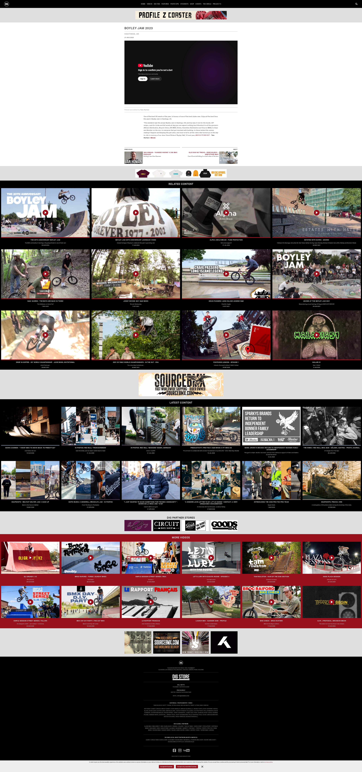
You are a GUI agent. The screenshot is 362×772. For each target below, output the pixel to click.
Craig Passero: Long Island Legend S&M (226, 301)
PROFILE (198, 728)
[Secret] (195, 525)
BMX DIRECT (156, 726)
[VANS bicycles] (137, 525)
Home (143, 4)
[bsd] (181, 384)
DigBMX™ (192, 668)
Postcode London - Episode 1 (226, 362)
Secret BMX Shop (210, 739)
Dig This (157, 4)
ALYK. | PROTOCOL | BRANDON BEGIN (331, 621)
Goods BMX (179, 739)
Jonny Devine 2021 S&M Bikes (135, 301)
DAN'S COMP (198, 726)
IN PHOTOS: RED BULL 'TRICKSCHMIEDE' (90, 448)
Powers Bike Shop (197, 739)
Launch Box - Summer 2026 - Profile (211, 621)
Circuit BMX (155, 739)
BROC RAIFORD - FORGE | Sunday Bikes (90, 576)
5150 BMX (171, 739)
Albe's (148, 739)
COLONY (180, 726)
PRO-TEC (210, 728)
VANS (197, 730)
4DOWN (211, 730)
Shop (192, 4)
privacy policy (269, 762)
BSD (162, 726)
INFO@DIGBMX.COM (183, 695)
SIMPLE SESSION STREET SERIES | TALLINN (30, 621)
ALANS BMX (147, 726)
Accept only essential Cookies (186, 766)
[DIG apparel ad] (181, 173)
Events (198, 4)
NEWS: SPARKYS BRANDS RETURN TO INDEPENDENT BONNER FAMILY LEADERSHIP (271, 449)
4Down (153, 138)
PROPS (204, 728)
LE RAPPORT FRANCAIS (151, 621)
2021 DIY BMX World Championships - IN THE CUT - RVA (136, 362)
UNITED (192, 730)
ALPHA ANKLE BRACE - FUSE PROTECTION (226, 240)
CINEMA (175, 726)
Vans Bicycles (189, 741)
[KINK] (137, 642)
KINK (158, 728)
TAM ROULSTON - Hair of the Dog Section (271, 576)
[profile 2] (224, 642)
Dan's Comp (163, 739)
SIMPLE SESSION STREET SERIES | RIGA (150, 576)
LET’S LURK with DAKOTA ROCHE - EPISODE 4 (211, 576)
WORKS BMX (204, 730)
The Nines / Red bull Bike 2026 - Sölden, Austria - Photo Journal (332, 448)
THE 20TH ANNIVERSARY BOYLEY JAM (45, 240)
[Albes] (166, 525)
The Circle (207, 4)
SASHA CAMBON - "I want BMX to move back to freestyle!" (30, 448)
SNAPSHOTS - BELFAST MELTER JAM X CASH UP (30, 502)
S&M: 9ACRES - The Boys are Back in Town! (45, 301)
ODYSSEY (192, 728)
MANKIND (178, 728)
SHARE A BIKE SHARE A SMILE (180, 730)
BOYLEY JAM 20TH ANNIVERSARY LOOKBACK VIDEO (135, 240)
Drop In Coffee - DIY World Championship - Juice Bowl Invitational (45, 362)
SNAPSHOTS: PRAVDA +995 (331, 502)
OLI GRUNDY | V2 (30, 576)
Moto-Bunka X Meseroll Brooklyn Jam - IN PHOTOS (91, 502)
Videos (149, 4)
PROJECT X (217, 4)
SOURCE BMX (157, 730)
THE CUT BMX (188, 726)
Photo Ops (174, 4)
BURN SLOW (167, 726)
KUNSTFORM (164, 728)
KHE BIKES (153, 728)
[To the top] (181, 662)
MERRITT (185, 728)
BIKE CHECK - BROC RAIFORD (271, 621)
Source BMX (172, 741)
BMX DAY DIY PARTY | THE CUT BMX (91, 621)
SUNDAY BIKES (166, 730)
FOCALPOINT (207, 726)
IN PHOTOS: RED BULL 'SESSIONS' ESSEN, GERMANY (151, 448)
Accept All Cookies (166, 766)
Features (165, 4)
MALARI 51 (316, 362)
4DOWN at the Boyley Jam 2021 (316, 301)
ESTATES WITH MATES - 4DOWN (316, 240)
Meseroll (187, 739)
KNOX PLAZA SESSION (331, 576)
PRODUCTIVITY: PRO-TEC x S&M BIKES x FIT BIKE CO (211, 448)
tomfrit (181, 756)
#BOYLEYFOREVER (202, 135)
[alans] (195, 642)
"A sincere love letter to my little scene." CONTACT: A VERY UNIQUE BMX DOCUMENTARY (211, 503)
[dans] (181, 15)
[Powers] (224, 525)
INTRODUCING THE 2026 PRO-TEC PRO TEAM (271, 502)
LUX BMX (172, 728)
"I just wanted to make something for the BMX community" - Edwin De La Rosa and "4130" (151, 503)
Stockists (184, 4)
